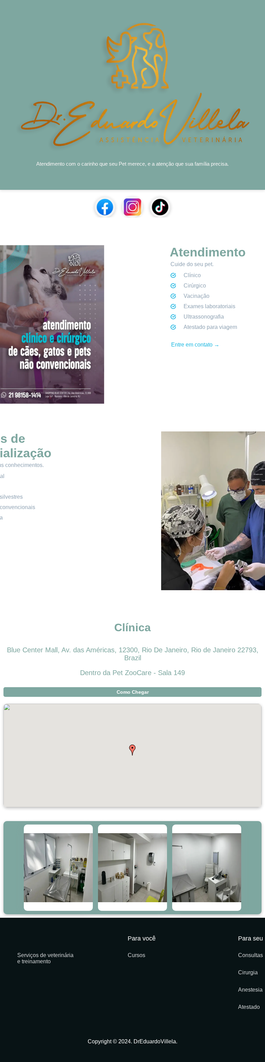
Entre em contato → (195, 345)
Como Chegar (133, 692)
